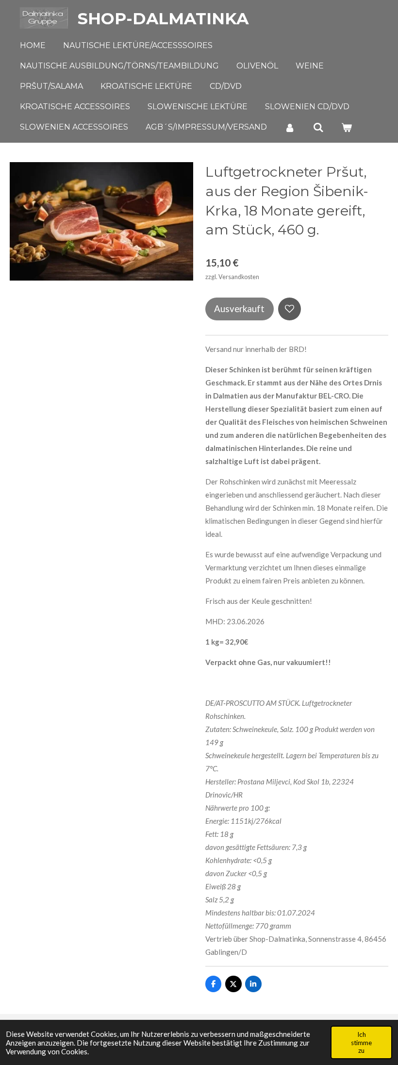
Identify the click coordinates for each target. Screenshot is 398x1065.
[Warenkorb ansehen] (346, 127)
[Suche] (318, 127)
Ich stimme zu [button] (361, 1042)
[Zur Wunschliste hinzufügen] (289, 309)
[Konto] (289, 127)
